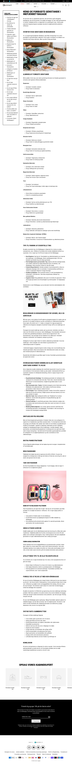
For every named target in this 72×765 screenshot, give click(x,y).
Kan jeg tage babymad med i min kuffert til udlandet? (12, 114)
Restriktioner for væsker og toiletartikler (11, 24)
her (31, 726)
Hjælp (63, 1)
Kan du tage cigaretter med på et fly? (12, 84)
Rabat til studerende (46, 754)
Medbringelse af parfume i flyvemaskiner (11, 74)
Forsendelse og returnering (20, 754)
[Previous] (21, 1)
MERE (35, 6)
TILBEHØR (52, 3)
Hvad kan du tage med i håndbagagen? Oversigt (12, 19)
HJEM (17, 3)
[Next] (51, 1)
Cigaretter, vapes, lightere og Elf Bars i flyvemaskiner (12, 36)
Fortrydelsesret (64, 752)
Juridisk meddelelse (20, 752)
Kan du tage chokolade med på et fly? (12, 93)
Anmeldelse (54, 754)
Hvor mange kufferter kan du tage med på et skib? (12, 99)
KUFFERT (36, 3)
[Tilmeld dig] (49, 717)
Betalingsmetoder (31, 754)
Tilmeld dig (36, 721)
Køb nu (31, 305)
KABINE (28, 3)
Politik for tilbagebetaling (53, 752)
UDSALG (22, 3)
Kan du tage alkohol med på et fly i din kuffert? (12, 105)
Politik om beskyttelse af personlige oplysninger (36, 752)
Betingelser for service (9, 752)
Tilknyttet (39, 754)
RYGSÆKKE (44, 3)
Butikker (67, 1)
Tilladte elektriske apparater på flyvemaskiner (11, 30)
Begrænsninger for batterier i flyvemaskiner (11, 45)
